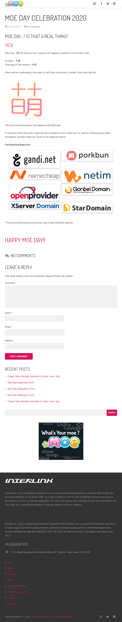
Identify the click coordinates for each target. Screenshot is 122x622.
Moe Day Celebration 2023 (21, 394)
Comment (10, 282)
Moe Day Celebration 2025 (21, 382)
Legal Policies (36, 616)
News (10, 579)
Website (9, 340)
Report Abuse (68, 616)
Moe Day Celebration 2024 (21, 388)
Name (8, 312)
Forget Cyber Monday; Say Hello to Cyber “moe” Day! (34, 376)
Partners (12, 573)
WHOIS (11, 597)
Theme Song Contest (18, 591)
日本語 (11, 603)
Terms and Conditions (52, 616)
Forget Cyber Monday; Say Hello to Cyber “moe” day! (34, 401)
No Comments (34, 26)
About (11, 568)
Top (9, 562)
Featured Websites (17, 585)
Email (8, 326)
